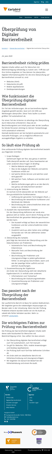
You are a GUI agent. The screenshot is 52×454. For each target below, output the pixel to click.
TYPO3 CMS (46, 450)
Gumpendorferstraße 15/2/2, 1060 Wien (18, 415)
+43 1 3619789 (11, 419)
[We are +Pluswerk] (13, 432)
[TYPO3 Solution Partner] (39, 432)
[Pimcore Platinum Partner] (39, 441)
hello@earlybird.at (12, 417)
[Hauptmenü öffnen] (47, 10)
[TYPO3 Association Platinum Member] (13, 441)
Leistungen (13, 316)
